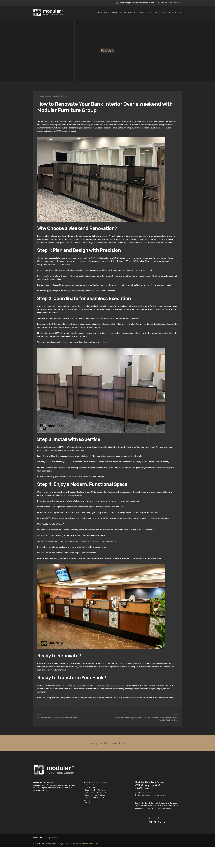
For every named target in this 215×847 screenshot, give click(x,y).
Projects (133, 13)
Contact (176, 13)
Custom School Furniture (94, 797)
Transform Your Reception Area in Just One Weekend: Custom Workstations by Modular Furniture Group (146, 719)
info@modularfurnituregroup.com (140, 3)
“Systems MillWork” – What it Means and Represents (57, 718)
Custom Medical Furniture (95, 795)
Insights (166, 13)
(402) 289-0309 (175, 3)
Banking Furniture (60, 96)
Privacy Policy (78, 844)
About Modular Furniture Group (96, 782)
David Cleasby (45, 96)
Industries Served (149, 13)
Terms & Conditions (91, 844)
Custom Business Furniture (95, 792)
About (99, 13)
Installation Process (115, 13)
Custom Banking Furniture (95, 790)
